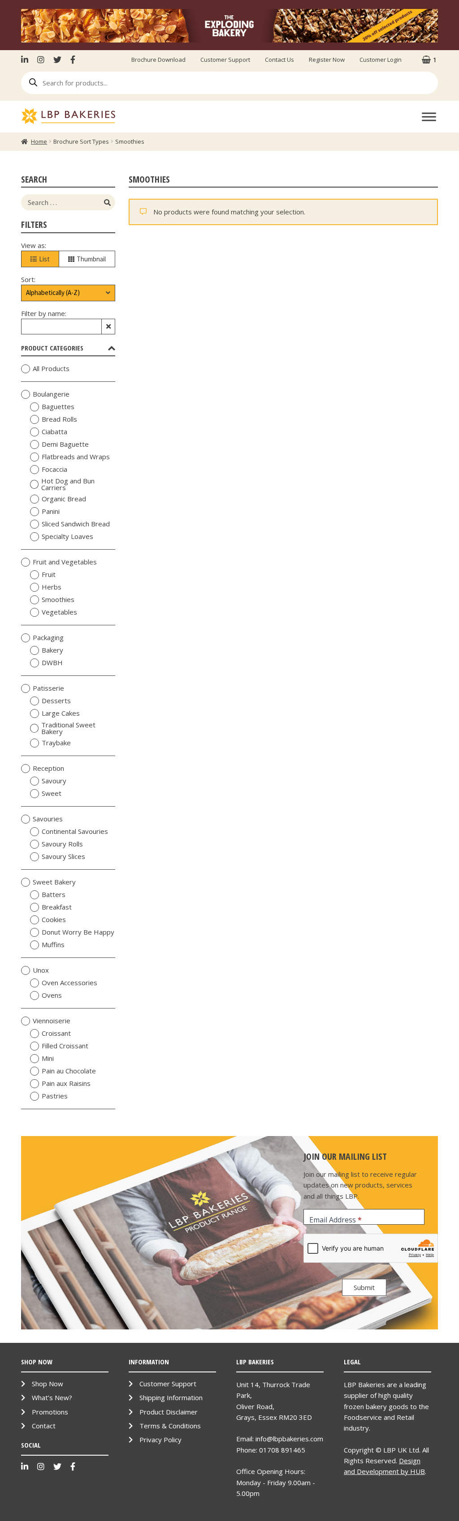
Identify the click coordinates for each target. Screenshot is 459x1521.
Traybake (56, 743)
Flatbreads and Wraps (76, 457)
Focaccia (54, 469)
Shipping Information (171, 1397)
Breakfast (57, 907)
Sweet (51, 793)
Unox (41, 970)
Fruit (49, 574)
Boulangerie (51, 394)
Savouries (48, 819)
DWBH (52, 662)
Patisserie (48, 688)
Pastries (55, 1096)
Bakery (52, 650)
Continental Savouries (75, 831)
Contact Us (279, 60)
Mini (48, 1058)
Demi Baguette (65, 444)
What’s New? (52, 1397)
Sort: (28, 279)
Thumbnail (91, 259)
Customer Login (380, 60)
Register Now (327, 60)
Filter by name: (43, 313)
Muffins (53, 944)
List (44, 259)
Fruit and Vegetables (65, 562)
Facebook (73, 60)
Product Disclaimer (168, 1411)
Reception (48, 768)
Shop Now (47, 1383)
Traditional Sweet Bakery (68, 728)
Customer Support (225, 60)
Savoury (54, 781)
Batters (53, 894)
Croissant (56, 1033)
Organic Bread (64, 499)
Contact (44, 1425)
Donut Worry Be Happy (78, 932)
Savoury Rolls (62, 844)
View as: (33, 245)
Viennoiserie (51, 1021)
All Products (51, 368)
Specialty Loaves (67, 536)
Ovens (52, 995)
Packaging (48, 637)
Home (39, 141)
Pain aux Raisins (66, 1083)
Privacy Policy (160, 1439)
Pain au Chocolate (69, 1071)
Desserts (56, 700)
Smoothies (58, 599)
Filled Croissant (65, 1046)
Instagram (41, 60)
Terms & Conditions (170, 1425)
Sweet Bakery (54, 882)
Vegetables (59, 612)
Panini (51, 511)
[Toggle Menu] (429, 116)
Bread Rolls (59, 419)
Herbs (51, 587)
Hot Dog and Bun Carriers (68, 484)
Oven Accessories (69, 982)
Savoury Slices (63, 856)
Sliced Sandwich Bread (76, 524)
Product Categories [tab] (52, 347)
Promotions (50, 1411)
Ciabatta (54, 431)
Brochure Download (158, 60)
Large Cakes (61, 713)
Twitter (57, 60)
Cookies (54, 919)
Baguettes (58, 406)
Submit (364, 1287)
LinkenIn (27, 60)
